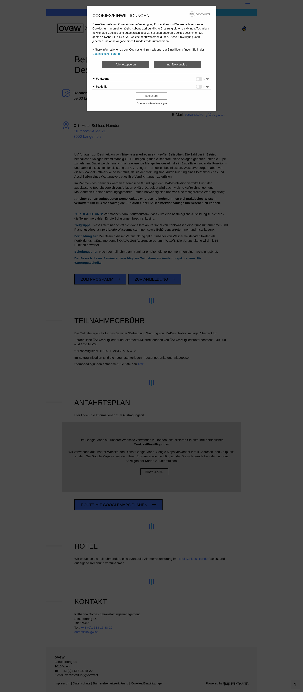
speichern (151, 95)
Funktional (103, 78)
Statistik (101, 86)
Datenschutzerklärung (106, 53)
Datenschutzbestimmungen (151, 103)
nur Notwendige (177, 64)
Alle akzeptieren (126, 64)
